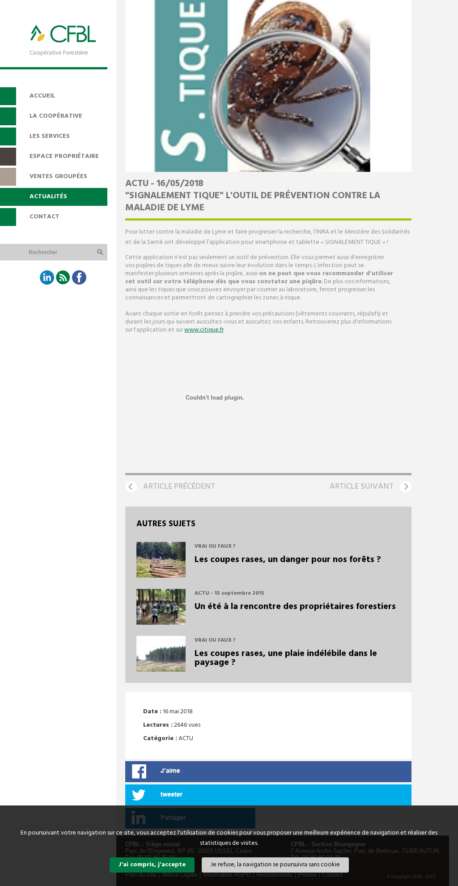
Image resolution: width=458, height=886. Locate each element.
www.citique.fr (204, 330)
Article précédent (179, 487)
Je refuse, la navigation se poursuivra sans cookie (275, 865)
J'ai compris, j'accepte (152, 865)
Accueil (42, 96)
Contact (44, 217)
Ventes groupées (58, 176)
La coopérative (56, 116)
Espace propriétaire (64, 156)
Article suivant (362, 487)
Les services (50, 136)
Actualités (48, 197)
